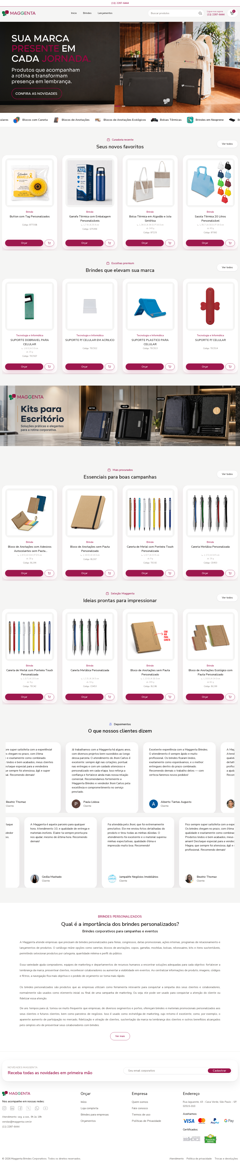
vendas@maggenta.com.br (17, 1121)
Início (84, 1102)
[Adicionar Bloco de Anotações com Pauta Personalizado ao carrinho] (230, 697)
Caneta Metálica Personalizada (150, 547)
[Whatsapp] (37, 1108)
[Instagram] (4, 1108)
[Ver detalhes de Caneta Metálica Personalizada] (150, 513)
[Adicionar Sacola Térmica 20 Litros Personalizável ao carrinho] (170, 243)
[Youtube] (45, 1108)
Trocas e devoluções (226, 1158)
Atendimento (176, 1158)
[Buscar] (200, 13)
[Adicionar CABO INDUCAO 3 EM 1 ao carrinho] (230, 366)
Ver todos (227, 144)
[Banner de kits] (120, 416)
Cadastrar (219, 1071)
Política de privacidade (199, 1158)
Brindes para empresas (95, 1115)
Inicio (74, 13)
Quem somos (140, 1102)
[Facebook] (20, 1108)
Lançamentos (105, 13)
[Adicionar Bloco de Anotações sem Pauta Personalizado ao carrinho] (49, 573)
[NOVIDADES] (120, 67)
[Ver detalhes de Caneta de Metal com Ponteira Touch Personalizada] (89, 513)
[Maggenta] (18, 13)
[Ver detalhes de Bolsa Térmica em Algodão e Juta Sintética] (89, 182)
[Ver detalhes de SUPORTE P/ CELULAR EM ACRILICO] (29, 306)
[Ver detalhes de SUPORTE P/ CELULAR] (150, 306)
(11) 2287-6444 (11, 1126)
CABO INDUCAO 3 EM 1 (210, 340)
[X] (28, 1108)
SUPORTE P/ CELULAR (150, 340)
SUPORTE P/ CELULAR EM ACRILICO (29, 340)
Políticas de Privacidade (146, 1121)
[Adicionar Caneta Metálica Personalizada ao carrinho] (170, 573)
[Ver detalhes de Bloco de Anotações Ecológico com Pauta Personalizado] (150, 636)
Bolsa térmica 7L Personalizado (210, 216)
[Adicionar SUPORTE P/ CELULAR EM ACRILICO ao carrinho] (49, 366)
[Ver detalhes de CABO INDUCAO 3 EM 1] (210, 306)
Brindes (87, 13)
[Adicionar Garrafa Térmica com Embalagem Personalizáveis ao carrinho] (49, 243)
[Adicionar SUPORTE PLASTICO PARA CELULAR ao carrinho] (109, 366)
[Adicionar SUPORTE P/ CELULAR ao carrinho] (170, 366)
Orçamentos (88, 1121)
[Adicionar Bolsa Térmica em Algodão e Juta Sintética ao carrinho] (109, 243)
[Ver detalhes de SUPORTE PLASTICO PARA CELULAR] (89, 306)
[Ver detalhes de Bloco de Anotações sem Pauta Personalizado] (29, 513)
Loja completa (89, 1108)
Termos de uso (141, 1115)
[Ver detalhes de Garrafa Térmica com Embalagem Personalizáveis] (29, 182)
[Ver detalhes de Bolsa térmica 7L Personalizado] (210, 182)
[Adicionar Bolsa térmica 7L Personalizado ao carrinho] (230, 243)
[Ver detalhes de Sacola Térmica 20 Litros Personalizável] (150, 182)
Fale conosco (140, 1108)
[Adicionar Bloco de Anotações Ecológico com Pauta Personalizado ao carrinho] (170, 697)
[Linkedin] (12, 1108)
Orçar (24, 243)
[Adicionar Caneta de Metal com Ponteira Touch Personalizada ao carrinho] (109, 573)
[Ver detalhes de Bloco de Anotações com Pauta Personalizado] (210, 636)
